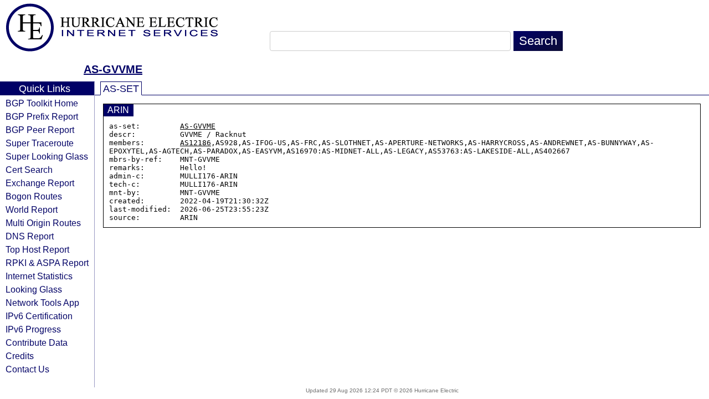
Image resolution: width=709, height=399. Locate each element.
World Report (32, 209)
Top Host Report (37, 249)
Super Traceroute (40, 143)
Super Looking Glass (47, 156)
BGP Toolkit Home (42, 103)
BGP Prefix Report (42, 116)
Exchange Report (40, 183)
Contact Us (27, 369)
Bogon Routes (34, 196)
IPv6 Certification (39, 316)
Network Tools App (42, 303)
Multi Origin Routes (43, 223)
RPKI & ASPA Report (47, 263)
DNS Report (30, 236)
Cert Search (29, 170)
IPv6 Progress (33, 329)
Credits (20, 356)
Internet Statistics (39, 276)
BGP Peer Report (40, 130)
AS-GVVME (113, 69)
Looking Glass (34, 289)
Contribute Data (37, 342)
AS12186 (195, 143)
